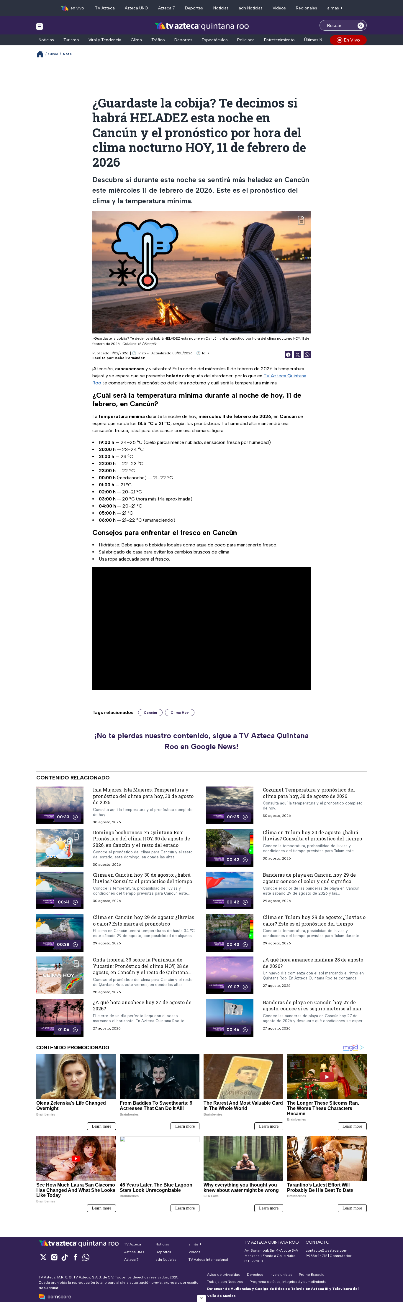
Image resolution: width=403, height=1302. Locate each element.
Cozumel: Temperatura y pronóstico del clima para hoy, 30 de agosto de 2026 (309, 793)
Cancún (150, 713)
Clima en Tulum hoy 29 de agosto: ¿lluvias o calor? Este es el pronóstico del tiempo (314, 920)
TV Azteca (105, 8)
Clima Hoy (180, 713)
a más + (335, 8)
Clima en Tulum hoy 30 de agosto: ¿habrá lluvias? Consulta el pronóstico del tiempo (312, 835)
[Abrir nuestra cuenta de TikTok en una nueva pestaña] (64, 1257)
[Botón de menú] (39, 26)
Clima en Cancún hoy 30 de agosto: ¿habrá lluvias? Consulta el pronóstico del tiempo (142, 878)
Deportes (194, 8)
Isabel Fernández (130, 358)
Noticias (221, 8)
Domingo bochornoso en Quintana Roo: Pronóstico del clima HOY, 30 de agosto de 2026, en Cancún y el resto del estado (141, 838)
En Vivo (352, 40)
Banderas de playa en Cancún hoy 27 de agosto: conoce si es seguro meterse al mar (312, 1005)
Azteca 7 (166, 8)
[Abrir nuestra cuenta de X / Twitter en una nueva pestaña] (43, 1257)
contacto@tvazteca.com (326, 1250)
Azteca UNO (136, 8)
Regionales (306, 8)
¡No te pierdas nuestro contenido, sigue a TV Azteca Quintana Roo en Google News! (201, 741)
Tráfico (158, 39)
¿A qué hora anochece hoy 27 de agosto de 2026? (142, 1005)
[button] (201, 1298)
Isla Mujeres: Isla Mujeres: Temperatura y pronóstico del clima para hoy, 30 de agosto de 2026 (143, 796)
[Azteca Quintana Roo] (201, 26)
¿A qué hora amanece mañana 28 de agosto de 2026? (313, 962)
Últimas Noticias (319, 39)
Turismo (71, 39)
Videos (279, 8)
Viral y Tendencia (105, 39)
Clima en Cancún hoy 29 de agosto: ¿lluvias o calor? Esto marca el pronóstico (143, 920)
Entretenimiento (279, 39)
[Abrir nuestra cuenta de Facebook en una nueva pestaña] (75, 1257)
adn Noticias (251, 8)
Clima (136, 39)
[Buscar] (361, 25)
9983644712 (316, 1256)
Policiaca (246, 39)
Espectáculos (215, 39)
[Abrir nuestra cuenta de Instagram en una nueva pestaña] (54, 1257)
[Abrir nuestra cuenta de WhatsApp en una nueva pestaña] (85, 1257)
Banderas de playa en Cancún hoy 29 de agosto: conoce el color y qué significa (309, 878)
